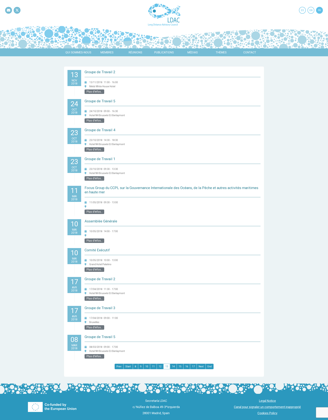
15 (180, 366)
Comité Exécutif (97, 250)
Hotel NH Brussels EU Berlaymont (107, 115)
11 (153, 366)
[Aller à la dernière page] (210, 366)
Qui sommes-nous (78, 52)
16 (186, 366)
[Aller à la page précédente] (128, 366)
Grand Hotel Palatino (100, 264)
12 (160, 366)
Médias (192, 52)
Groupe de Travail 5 (100, 101)
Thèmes (221, 52)
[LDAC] (164, 14)
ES (302, 10)
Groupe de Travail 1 (100, 159)
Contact (249, 52)
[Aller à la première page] (119, 366)
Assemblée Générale (101, 221)
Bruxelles (94, 322)
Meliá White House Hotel (102, 86)
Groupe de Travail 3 (100, 308)
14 (173, 366)
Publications (164, 52)
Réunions (135, 52)
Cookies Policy (267, 413)
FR (319, 10)
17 (193, 366)
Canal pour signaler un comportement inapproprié (267, 407)
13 (166, 366)
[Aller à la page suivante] (201, 366)
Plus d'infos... (94, 91)
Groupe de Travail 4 (100, 130)
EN (311, 10)
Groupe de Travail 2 (100, 72)
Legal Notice (267, 401)
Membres (106, 52)
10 (146, 366)
